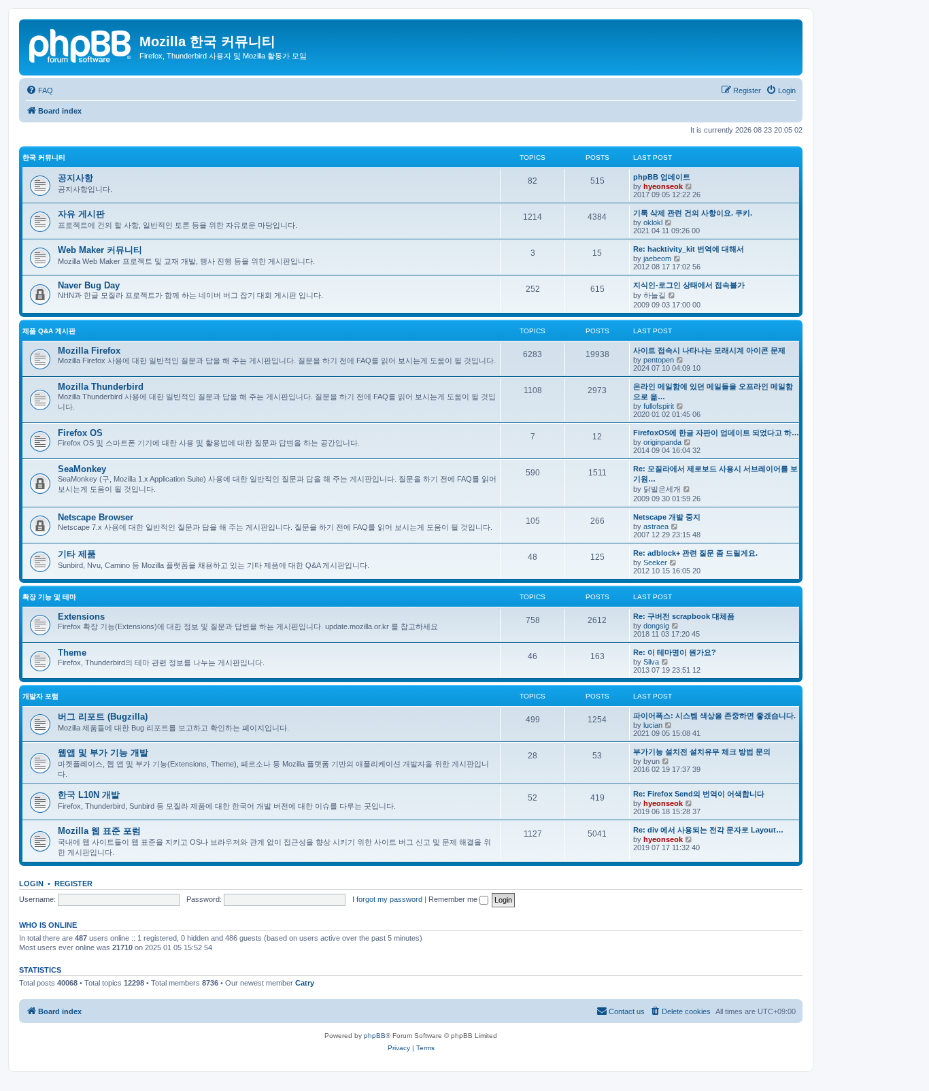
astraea (656, 526)
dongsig (656, 626)
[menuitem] (39, 90)
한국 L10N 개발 (89, 795)
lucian (652, 725)
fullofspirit (658, 406)
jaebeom (657, 258)
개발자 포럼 (40, 696)
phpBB (375, 1035)
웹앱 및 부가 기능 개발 (103, 753)
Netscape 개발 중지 (666, 517)
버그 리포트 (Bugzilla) (103, 716)
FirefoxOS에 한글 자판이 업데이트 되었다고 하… (716, 433)
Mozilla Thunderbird (100, 387)
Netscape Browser (95, 517)
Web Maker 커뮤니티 (100, 250)
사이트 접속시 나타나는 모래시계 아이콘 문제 (709, 350)
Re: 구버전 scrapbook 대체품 (683, 616)
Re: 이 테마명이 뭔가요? (674, 652)
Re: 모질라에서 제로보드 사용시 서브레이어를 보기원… (715, 474)
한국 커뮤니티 (43, 157)
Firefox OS (80, 433)
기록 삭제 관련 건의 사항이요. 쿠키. (692, 213)
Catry (304, 983)
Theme (72, 653)
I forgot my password (387, 899)
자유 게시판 (81, 214)
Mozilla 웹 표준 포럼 (99, 831)
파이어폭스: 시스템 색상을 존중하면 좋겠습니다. (714, 715)
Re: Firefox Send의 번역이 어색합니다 (698, 794)
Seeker (655, 562)
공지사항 (75, 178)
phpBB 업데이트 (661, 177)
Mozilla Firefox (89, 351)
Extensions (81, 616)
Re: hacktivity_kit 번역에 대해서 (688, 249)
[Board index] (80, 44)
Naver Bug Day (89, 285)
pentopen (658, 360)
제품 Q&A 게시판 (48, 331)
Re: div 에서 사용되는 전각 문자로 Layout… (708, 830)
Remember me (453, 899)
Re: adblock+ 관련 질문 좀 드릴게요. (695, 553)
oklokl (652, 222)
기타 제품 (77, 554)
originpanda (662, 442)
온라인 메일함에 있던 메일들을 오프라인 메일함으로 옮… (713, 391)
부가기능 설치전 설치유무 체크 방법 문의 (702, 752)
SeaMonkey (82, 469)
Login (31, 883)
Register (73, 883)
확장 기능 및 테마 (49, 597)
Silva (651, 662)
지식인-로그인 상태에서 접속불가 (689, 285)
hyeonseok (663, 186)
